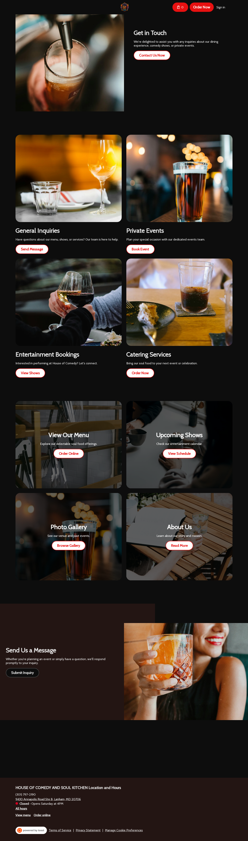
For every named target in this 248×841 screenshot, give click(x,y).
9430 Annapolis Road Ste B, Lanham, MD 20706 (48, 799)
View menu (23, 815)
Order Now (201, 7)
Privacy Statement (88, 830)
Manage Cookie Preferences (124, 830)
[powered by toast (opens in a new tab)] (31, 830)
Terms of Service (60, 830)
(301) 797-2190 (26, 794)
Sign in (220, 7)
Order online (42, 815)
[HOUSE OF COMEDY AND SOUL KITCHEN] (124, 7)
